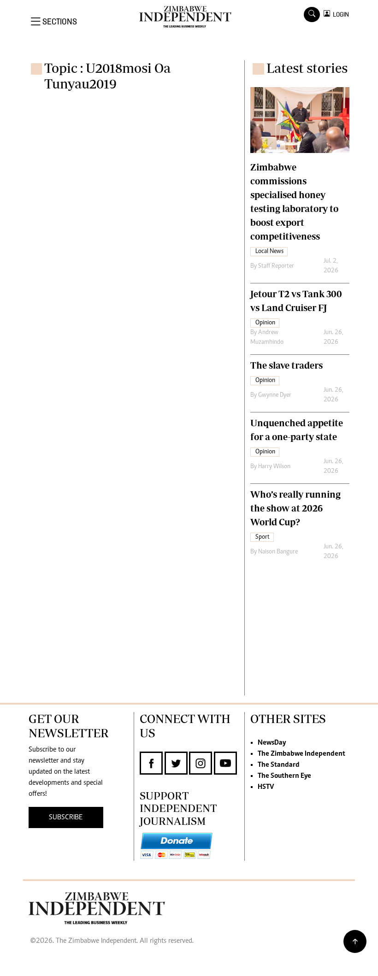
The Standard (279, 765)
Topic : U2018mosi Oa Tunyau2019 (107, 75)
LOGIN (339, 14)
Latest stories (307, 68)
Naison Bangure (278, 552)
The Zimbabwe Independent (301, 754)
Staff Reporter (276, 266)
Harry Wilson (274, 467)
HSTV (266, 787)
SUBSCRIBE (66, 817)
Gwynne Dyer (274, 395)
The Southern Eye (284, 776)
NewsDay (272, 743)
